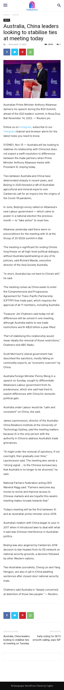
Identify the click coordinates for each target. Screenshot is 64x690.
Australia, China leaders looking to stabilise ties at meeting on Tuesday (16, 640)
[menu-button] (5, 5)
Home (6, 14)
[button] (59, 5)
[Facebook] (6, 52)
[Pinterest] (22, 52)
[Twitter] (14, 52)
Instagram (25, 127)
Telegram (9, 131)
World (16, 14)
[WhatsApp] (30, 52)
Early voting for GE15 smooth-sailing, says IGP (47, 638)
